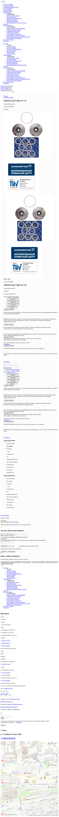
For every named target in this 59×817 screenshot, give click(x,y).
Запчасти (6, 24)
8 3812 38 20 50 (5, 87)
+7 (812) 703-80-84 (5, 645)
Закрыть (11, 309)
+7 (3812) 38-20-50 (5, 643)
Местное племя (16, 699)
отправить (3, 551)
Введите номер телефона (7, 535)
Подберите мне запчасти (52, 562)
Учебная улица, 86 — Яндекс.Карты (8, 742)
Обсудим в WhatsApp (16, 562)
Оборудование (7, 12)
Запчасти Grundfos (8, 5)
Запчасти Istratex (8, 11)
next (9, 279)
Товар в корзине (15, 369)
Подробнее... (7, 361)
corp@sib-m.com (5, 90)
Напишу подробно (26, 562)
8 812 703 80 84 (5, 88)
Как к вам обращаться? (7, 534)
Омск (2, 741)
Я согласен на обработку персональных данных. (15, 537)
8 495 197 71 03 (5, 86)
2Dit (11, 701)
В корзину (8, 369)
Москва (2, 763)
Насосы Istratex (8, 10)
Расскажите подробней (40, 540)
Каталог (6, 43)
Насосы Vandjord (8, 8)
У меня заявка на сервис (7, 563)
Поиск (2, 718)
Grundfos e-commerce (17, 704)
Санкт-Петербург (4, 785)
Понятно (3, 725)
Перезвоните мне (5, 562)
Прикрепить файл (24, 546)
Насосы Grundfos (8, 4)
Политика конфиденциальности (9, 707)
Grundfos (9, 704)
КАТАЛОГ (16, 522)
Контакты (6, 41)
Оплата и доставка (8, 39)
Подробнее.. (7, 344)
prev (5, 279)
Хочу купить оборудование (38, 562)
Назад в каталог (5, 515)
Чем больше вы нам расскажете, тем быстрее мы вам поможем (17, 540)
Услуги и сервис (8, 25)
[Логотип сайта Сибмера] (4, 1)
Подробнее (19, 722)
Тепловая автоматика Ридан (11, 7)
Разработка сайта (5, 701)
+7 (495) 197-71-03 (10, 372)
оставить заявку (11, 551)
